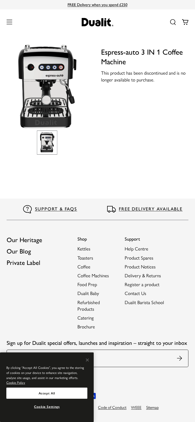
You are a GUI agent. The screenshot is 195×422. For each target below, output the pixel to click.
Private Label (23, 262)
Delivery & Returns (143, 275)
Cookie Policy (15, 382)
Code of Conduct (112, 407)
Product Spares (139, 257)
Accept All (47, 393)
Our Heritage (24, 240)
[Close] (87, 360)
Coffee (83, 266)
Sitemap (152, 407)
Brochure (86, 326)
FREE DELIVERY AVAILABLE (150, 209)
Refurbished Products (88, 305)
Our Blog (19, 251)
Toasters (85, 257)
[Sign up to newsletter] (180, 358)
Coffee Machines (93, 275)
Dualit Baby (88, 293)
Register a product (142, 284)
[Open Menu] (9, 22)
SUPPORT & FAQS (56, 209)
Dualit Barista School (144, 302)
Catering (85, 317)
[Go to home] (97, 22)
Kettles (83, 248)
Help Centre (136, 248)
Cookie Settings (47, 407)
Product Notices (140, 266)
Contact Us (135, 293)
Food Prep (87, 284)
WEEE (136, 407)
